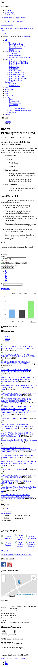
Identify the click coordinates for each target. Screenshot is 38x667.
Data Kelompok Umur (16, 74)
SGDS (7, 91)
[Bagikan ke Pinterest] (6, 279)
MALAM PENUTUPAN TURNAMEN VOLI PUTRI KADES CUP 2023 (17, 456)
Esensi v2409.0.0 (6, 659)
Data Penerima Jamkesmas (18, 78)
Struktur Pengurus (15, 103)
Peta (6, 88)
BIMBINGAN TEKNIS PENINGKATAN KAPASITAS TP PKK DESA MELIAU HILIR (17, 363)
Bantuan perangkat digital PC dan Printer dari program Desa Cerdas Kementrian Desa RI (19, 441)
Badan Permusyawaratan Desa (19, 57)
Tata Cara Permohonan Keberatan (20, 110)
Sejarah (11, 50)
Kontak (7, 114)
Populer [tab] (7, 339)
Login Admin (19, 18)
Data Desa (8, 59)
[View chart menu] (35, 294)
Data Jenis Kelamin (15, 70)
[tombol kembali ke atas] (1, 651)
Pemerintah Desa (15, 55)
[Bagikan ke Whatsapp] (6, 275)
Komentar (5, 254)
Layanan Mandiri (7, 18)
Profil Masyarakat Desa (17, 46)
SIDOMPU (9, 95)
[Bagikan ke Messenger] (6, 281)
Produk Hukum (14, 84)
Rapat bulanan (6, 512)
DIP (10, 107)
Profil (11, 99)
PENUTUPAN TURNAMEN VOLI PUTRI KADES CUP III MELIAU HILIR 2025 (16, 371)
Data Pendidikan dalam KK (18, 63)
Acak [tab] (7, 341)
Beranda (8, 122)
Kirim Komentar (7, 267)
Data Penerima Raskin (16, 76)
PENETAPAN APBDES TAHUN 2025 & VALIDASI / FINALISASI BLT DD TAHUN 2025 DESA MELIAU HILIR (18, 449)
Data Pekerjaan (14, 67)
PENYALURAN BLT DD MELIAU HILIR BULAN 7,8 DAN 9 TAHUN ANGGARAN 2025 (18, 355)
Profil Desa (9, 42)
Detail (12, 596)
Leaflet (19, 594)
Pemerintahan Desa (11, 51)
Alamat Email (5, 258)
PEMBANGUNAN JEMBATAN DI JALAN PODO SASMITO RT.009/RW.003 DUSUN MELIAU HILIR (19, 463)
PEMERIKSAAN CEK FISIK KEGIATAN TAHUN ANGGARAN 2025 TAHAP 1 (19, 394)
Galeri (5, 550)
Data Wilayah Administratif (18, 61)
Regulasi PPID (14, 101)
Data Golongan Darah (16, 72)
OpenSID (34, 594)
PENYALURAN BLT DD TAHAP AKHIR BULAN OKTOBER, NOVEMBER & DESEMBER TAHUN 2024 (16, 401)
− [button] (3, 580)
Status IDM (9, 89)
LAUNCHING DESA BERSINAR (13, 418)
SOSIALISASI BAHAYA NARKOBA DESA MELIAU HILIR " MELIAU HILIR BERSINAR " (18, 347)
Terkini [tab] (7, 337)
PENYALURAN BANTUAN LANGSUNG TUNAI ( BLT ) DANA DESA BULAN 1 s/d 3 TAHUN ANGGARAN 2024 (17, 434)
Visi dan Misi (13, 53)
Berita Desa (9, 10)
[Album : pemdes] (7, 555)
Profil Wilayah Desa (16, 44)
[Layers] (33, 577)
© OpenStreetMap (26, 594)
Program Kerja (10, 12)
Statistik (6, 289)
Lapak (7, 93)
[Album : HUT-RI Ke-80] (23, 555)
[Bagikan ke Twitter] (6, 273)
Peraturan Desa (10, 14)
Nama (3, 256)
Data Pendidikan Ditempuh (18, 65)
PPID (7, 97)
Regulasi (8, 82)
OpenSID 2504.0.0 (20, 659)
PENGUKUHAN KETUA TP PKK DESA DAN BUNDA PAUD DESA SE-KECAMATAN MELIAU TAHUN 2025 (18, 379)
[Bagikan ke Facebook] (5, 271)
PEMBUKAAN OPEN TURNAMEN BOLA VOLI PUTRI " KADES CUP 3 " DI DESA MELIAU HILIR (19, 387)
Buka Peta (5, 596)
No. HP (4, 261)
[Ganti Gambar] (21, 263)
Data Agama (13, 69)
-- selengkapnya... (23, 36)
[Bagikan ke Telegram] (6, 277)
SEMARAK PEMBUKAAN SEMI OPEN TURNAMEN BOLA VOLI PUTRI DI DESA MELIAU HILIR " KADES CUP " (17, 496)
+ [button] (3, 576)
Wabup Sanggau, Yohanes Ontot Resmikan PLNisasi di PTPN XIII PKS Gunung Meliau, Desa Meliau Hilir (18, 489)
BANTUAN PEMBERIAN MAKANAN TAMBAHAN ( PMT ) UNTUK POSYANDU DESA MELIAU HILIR (17, 426)
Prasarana (12, 112)
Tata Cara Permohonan (17, 108)
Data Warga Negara (15, 80)
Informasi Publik (14, 86)
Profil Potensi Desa (15, 48)
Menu (5, 118)
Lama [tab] (7, 509)
